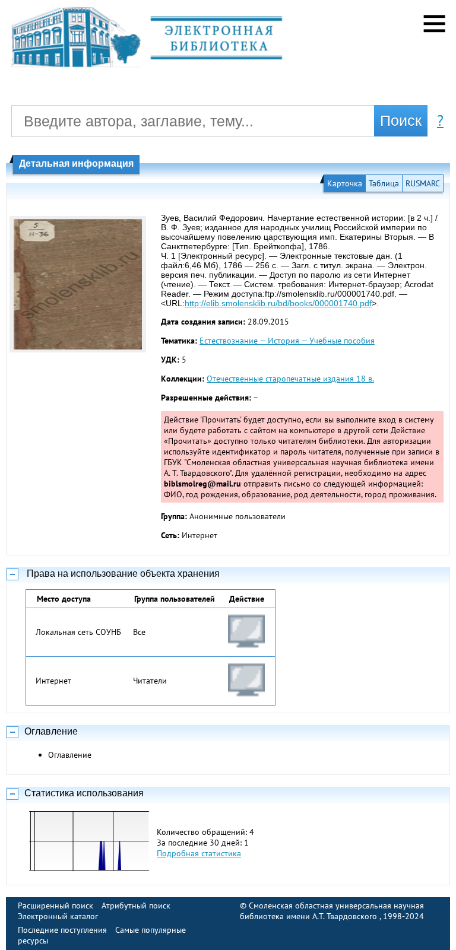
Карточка (344, 183)
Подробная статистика (199, 853)
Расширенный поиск (55, 905)
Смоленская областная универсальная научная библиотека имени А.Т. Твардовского (332, 911)
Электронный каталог (58, 916)
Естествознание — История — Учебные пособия (287, 340)
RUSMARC (423, 183)
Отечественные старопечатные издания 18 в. (290, 378)
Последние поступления (62, 929)
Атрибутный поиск (136, 905)
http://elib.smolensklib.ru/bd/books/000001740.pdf (278, 303)
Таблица (384, 183)
